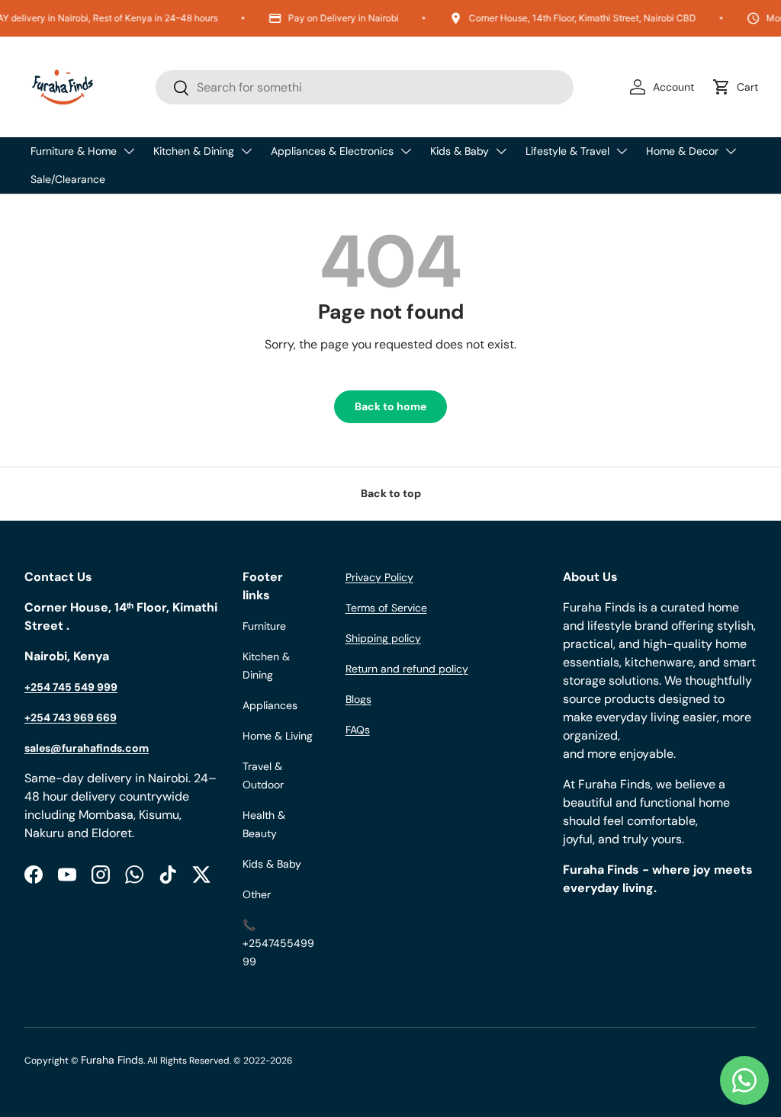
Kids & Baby (459, 151)
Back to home (390, 406)
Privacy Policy (379, 577)
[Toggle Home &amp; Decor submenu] (731, 151)
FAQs (358, 730)
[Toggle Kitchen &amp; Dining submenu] (246, 151)
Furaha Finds (112, 1060)
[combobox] (365, 87)
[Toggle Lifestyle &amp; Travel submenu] (621, 151)
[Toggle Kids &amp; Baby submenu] (501, 151)
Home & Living (278, 736)
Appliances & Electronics (332, 151)
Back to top (391, 493)
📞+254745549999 (278, 943)
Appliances (270, 705)
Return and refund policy (407, 669)
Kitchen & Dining (193, 151)
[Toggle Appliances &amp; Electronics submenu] (406, 151)
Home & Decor (682, 151)
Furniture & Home (74, 151)
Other (257, 894)
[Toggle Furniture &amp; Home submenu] (129, 151)
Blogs (358, 699)
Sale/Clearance (68, 179)
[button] (738, 87)
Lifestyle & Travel (567, 151)
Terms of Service (386, 608)
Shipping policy (383, 638)
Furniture (264, 626)
